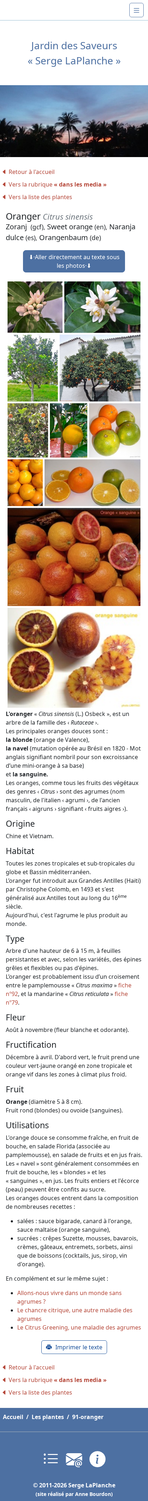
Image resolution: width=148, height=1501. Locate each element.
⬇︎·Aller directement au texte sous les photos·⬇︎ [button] (74, 261)
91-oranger (87, 1417)
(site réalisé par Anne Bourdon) (74, 1494)
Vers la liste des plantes (40, 197)
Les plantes (48, 1417)
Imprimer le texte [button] (78, 1347)
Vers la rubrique (58, 184)
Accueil (13, 1417)
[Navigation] (136, 10)
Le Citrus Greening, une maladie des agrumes (79, 1327)
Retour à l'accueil (32, 172)
